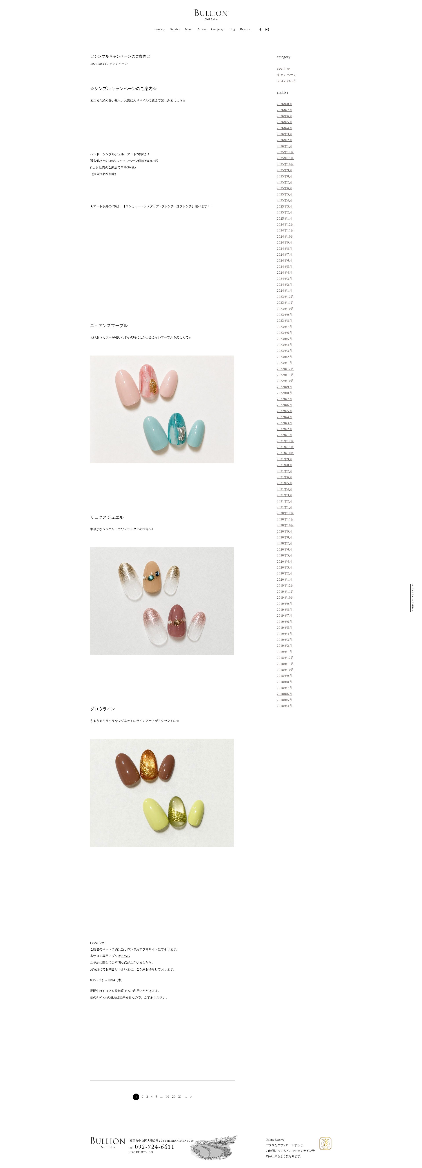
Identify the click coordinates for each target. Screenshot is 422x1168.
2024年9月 (284, 242)
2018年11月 (285, 664)
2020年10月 (285, 525)
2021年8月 (284, 465)
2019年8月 (284, 609)
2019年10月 (285, 597)
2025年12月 (285, 152)
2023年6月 (284, 332)
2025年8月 (284, 176)
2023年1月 (284, 363)
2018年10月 (285, 670)
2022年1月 (284, 435)
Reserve (245, 29)
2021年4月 (284, 489)
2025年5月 (284, 194)
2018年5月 (284, 700)
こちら (125, 956)
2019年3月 (284, 639)
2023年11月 (285, 302)
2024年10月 (285, 236)
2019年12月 (285, 585)
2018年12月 (285, 657)
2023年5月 (284, 339)
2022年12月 (285, 369)
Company (217, 29)
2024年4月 (284, 272)
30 (179, 1096)
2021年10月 (285, 453)
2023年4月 (284, 345)
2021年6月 (284, 477)
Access (201, 29)
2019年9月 (284, 603)
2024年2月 (284, 284)
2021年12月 (285, 441)
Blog (232, 29)
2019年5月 (284, 627)
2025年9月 (284, 170)
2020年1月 (284, 579)
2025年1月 (284, 218)
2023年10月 (285, 309)
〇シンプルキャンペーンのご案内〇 (120, 56)
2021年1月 (284, 507)
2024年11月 (285, 230)
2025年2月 (284, 212)
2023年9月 (284, 314)
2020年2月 (284, 573)
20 (173, 1096)
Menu (189, 29)
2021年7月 (284, 471)
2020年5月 (284, 555)
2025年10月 (285, 164)
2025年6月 (284, 188)
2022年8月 (284, 393)
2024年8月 (284, 248)
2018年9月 (284, 675)
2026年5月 (284, 122)
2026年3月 (284, 134)
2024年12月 (285, 224)
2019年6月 (284, 621)
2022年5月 (284, 411)
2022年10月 (285, 381)
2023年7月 (284, 327)
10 (167, 1096)
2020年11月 (285, 519)
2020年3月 (284, 567)
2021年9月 (284, 459)
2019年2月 (284, 645)
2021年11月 (285, 447)
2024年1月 (284, 290)
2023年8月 (284, 320)
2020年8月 (284, 537)
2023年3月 (284, 350)
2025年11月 (285, 158)
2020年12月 (285, 513)
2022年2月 (284, 429)
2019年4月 (284, 633)
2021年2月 (284, 501)
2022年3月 (284, 423)
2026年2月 (284, 140)
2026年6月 (284, 116)
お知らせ (283, 68)
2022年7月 (284, 399)
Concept (160, 29)
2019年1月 (284, 652)
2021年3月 (284, 495)
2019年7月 (284, 615)
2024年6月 (284, 260)
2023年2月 (284, 357)
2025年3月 (284, 206)
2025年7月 (284, 182)
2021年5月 (284, 483)
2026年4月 (284, 128)
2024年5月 (284, 266)
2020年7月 (284, 543)
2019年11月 (285, 591)
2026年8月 (284, 104)
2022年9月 (284, 387)
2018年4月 (284, 706)
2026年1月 (284, 146)
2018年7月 (284, 688)
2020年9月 (284, 531)
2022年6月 (284, 405)
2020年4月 (284, 561)
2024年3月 (284, 278)
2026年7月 (284, 110)
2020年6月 (284, 549)
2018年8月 (284, 682)
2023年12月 (285, 296)
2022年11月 (285, 375)
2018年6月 (284, 694)
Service (175, 29)
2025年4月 (284, 200)
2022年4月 (284, 417)
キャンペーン (287, 74)
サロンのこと (287, 80)
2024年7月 (284, 254)
